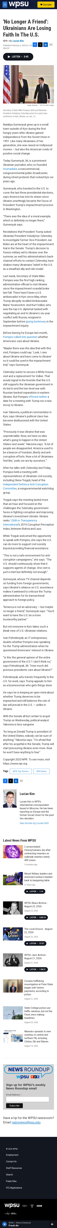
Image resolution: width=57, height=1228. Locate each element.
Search (9, 1175)
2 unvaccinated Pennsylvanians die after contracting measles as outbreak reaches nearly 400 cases (37, 853)
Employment (12, 1155)
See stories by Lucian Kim (34, 823)
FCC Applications (14, 1188)
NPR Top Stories (21, 771)
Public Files (11, 1181)
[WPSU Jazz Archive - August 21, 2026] (13, 960)
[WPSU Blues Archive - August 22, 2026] (13, 908)
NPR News (41, 771)
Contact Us (11, 1161)
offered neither (38, 396)
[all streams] (53, 1224)
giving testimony (36, 321)
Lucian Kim (18, 40)
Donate (47, 4)
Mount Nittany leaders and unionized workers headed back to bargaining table (38, 877)
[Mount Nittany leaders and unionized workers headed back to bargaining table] (13, 878)
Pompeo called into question (20, 337)
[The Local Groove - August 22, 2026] (13, 934)
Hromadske (10, 168)
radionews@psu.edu (26, 1122)
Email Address (14, 1094)
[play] (5, 1224)
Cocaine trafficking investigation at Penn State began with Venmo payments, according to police (38, 988)
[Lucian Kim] (10, 798)
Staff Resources (14, 1168)
